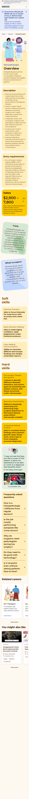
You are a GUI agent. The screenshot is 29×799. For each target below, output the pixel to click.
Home (3, 34)
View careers (14, 622)
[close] (26, 11)
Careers (10, 34)
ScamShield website (10, 26)
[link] (6, 7)
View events (14, 667)
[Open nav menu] (26, 7)
